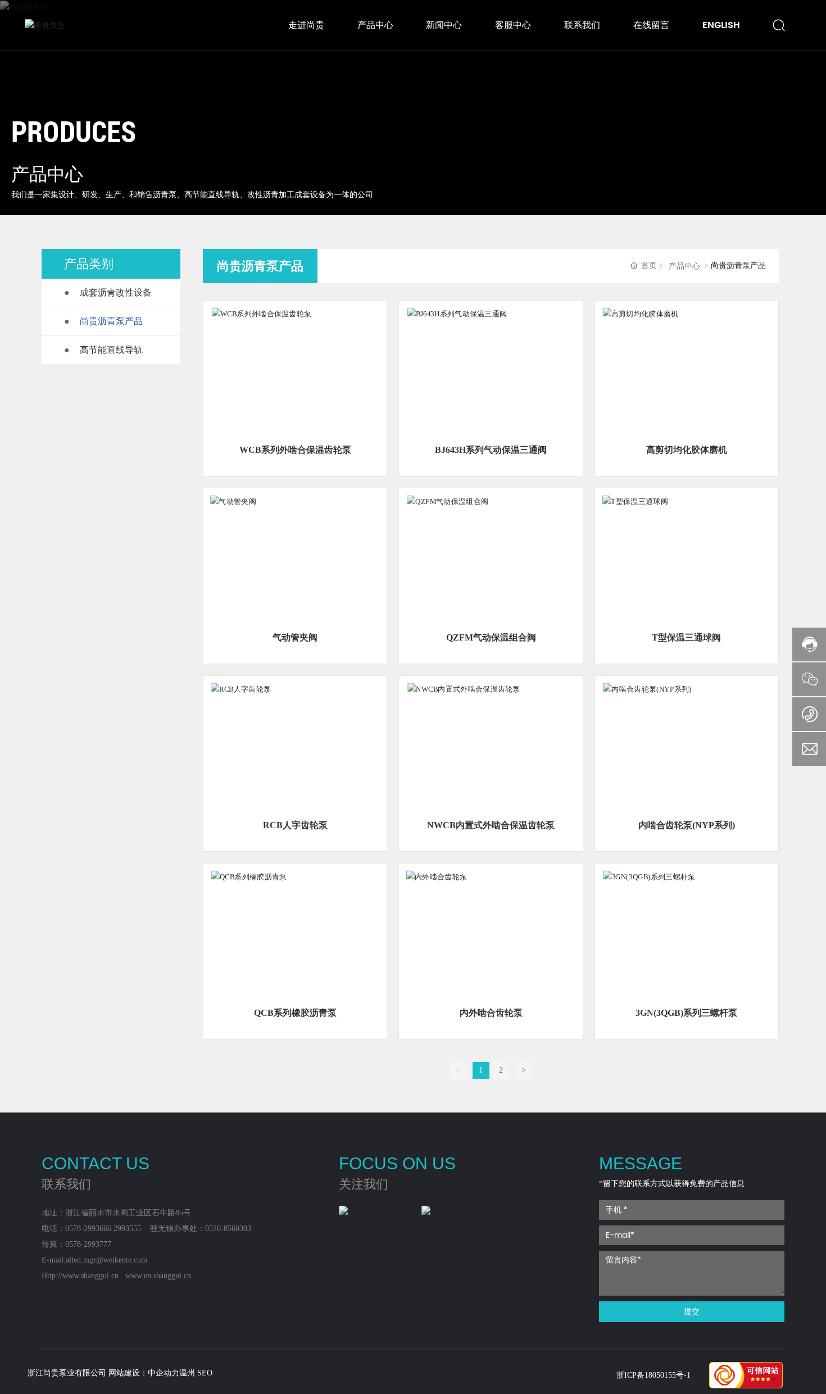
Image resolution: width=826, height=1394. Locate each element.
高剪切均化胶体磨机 (686, 450)
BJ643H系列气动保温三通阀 (491, 450)
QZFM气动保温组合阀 (491, 637)
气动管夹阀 (295, 637)
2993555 (127, 1228)
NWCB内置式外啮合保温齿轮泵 (491, 825)
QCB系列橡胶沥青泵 (295, 1013)
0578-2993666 (88, 1228)
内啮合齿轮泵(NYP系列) (686, 825)
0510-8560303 (228, 1228)
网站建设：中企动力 (143, 1373)
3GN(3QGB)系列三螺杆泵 (686, 1013)
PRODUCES (73, 131)
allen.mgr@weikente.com (106, 1260)
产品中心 (684, 266)
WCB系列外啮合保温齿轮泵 (295, 450)
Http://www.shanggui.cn (80, 1276)
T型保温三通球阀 (686, 637)
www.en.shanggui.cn (158, 1276)
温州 (187, 1373)
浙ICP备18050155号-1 (653, 1375)
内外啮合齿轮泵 (491, 1013)
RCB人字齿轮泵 (295, 825)
